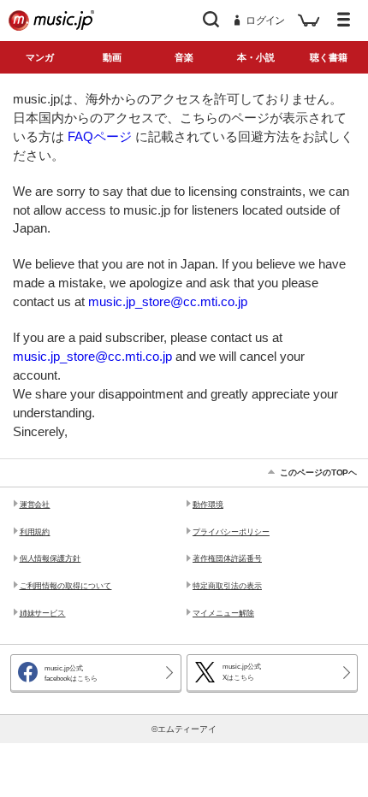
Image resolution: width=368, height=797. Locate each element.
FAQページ (100, 137)
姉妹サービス (43, 613)
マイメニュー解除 (223, 613)
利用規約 (35, 532)
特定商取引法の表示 (227, 586)
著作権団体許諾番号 (227, 558)
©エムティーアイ (184, 729)
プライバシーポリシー (231, 532)
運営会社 (35, 504)
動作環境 (208, 504)
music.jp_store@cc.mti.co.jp (167, 302)
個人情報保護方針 (50, 558)
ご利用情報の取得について (66, 586)
